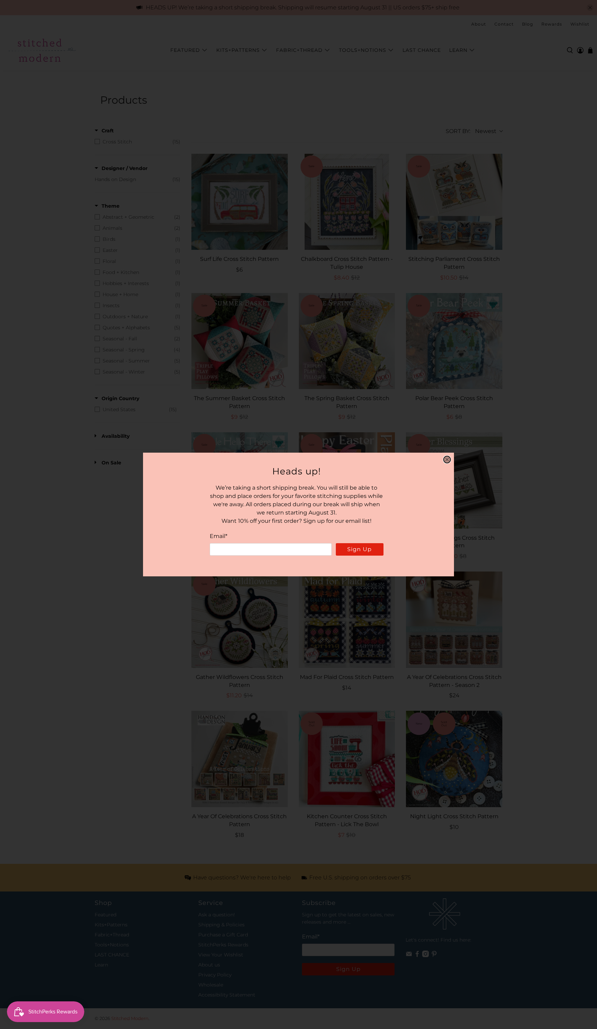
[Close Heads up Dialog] (447, 459)
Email (218, 536)
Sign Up (359, 549)
